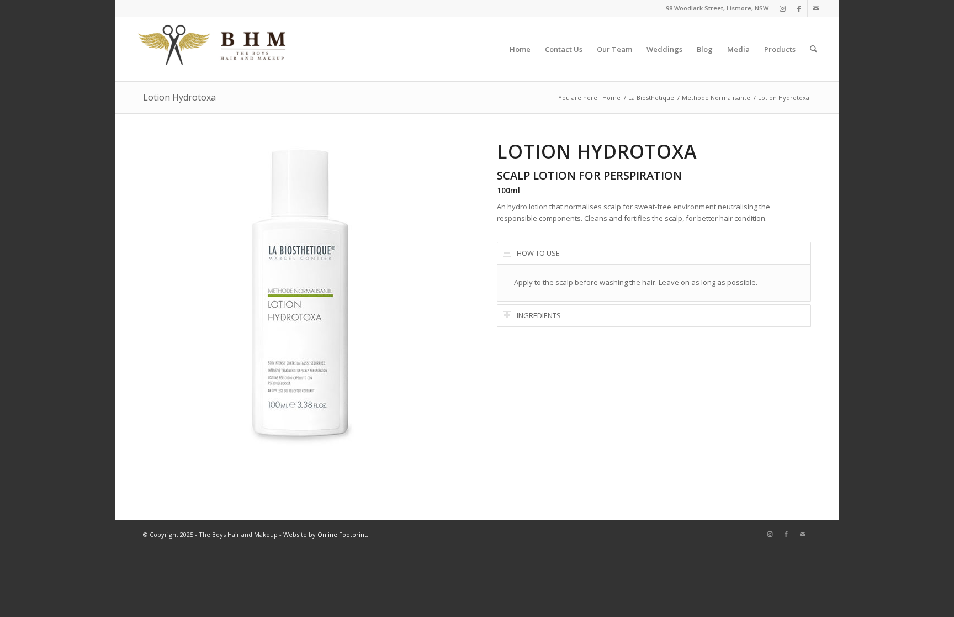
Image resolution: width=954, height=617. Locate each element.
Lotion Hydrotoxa (179, 97)
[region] (654, 283)
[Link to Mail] (816, 8)
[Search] (813, 49)
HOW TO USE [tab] (538, 253)
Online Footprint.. (343, 534)
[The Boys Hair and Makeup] (212, 49)
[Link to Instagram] (783, 8)
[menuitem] (520, 49)
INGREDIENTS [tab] (539, 315)
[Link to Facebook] (799, 8)
